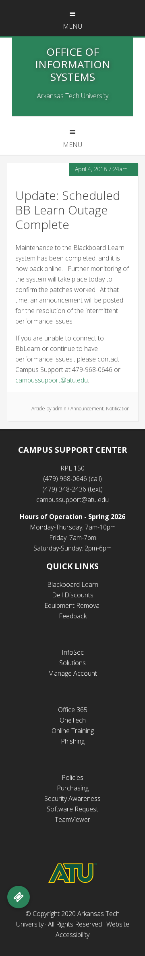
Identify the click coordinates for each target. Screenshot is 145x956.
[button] (18, 897)
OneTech (73, 720)
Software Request (72, 809)
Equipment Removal (72, 605)
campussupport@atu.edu (51, 380)
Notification (118, 408)
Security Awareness (72, 798)
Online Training (73, 730)
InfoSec (73, 652)
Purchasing (73, 788)
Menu (72, 26)
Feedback (73, 615)
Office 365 (72, 709)
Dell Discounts (72, 594)
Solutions (72, 662)
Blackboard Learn (72, 584)
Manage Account (72, 673)
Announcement (87, 408)
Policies (72, 777)
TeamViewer (72, 819)
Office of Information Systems (72, 64)
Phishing (73, 741)
